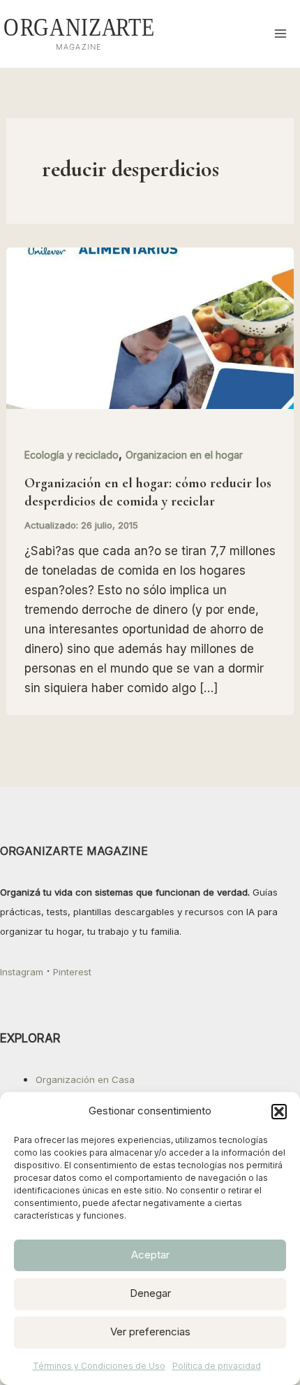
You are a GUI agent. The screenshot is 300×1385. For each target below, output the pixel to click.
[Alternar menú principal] (281, 34)
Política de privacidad (216, 1366)
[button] (279, 1112)
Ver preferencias (150, 1331)
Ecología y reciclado (71, 455)
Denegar (150, 1293)
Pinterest (72, 971)
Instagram (21, 971)
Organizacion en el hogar (184, 455)
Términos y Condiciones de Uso (99, 1366)
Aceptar (150, 1254)
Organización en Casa (85, 1079)
